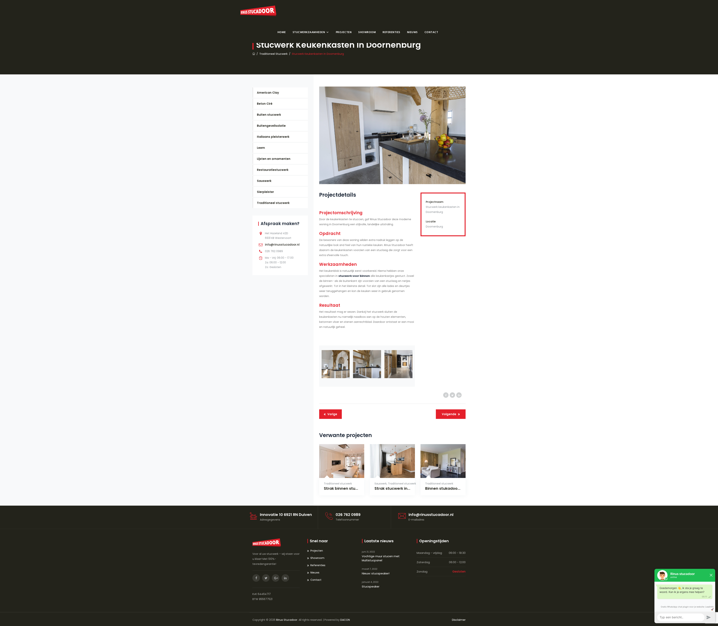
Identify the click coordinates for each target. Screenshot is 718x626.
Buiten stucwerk (269, 115)
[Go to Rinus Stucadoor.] (253, 54)
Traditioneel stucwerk (338, 483)
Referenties (391, 32)
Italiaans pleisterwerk (273, 137)
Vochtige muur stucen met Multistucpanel (381, 558)
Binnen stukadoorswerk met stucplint (443, 488)
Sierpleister (265, 192)
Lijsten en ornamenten (273, 159)
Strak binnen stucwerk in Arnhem (342, 488)
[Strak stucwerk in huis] (388, 472)
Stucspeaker (370, 586)
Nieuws (412, 32)
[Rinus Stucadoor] (258, 10)
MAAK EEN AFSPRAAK (461, 32)
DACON (345, 620)
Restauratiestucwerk (273, 170)
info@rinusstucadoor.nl (282, 245)
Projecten (344, 32)
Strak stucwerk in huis (392, 488)
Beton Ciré (264, 104)
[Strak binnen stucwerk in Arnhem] (337, 472)
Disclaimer (459, 620)
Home (281, 32)
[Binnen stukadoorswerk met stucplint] (438, 472)
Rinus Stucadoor (286, 620)
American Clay (268, 93)
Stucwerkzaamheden (309, 32)
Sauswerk (381, 483)
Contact (431, 32)
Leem (261, 148)
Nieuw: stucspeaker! (375, 573)
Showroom (367, 32)
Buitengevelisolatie (271, 126)
